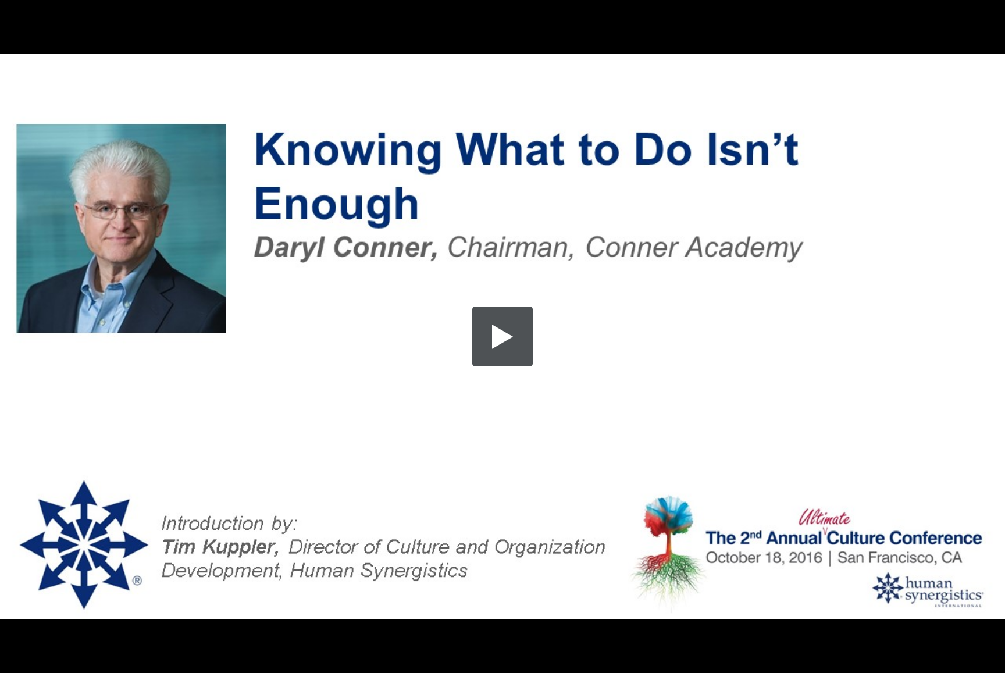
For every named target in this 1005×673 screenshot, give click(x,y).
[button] (502, 337)
